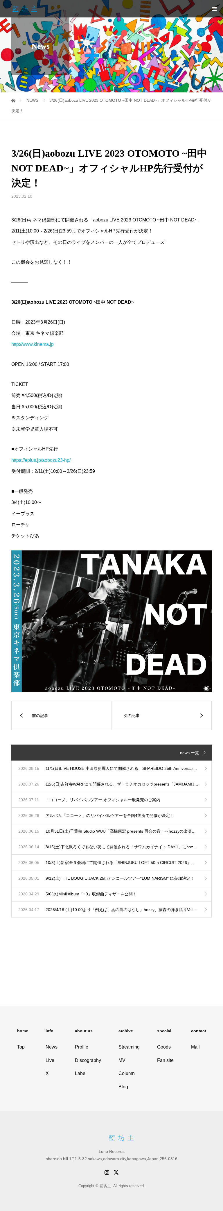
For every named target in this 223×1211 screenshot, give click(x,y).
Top (21, 1046)
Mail (195, 1046)
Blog (123, 1086)
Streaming (129, 1046)
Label (81, 1073)
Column (126, 1073)
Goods (164, 1046)
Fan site (165, 1060)
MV (121, 1060)
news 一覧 (189, 752)
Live (50, 1060)
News (51, 1046)
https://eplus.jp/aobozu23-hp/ (41, 460)
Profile (81, 1046)
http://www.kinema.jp (32, 344)
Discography (88, 1060)
